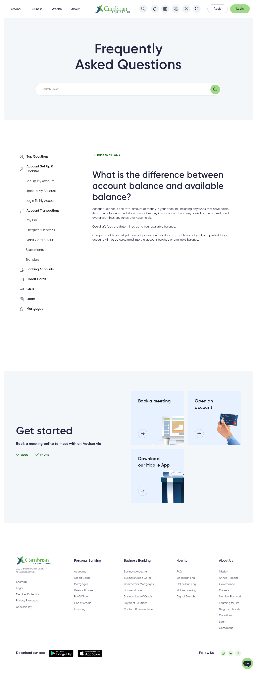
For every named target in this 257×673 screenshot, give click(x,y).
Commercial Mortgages (139, 584)
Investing (80, 609)
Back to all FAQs (108, 155)
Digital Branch (185, 596)
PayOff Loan (82, 596)
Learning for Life (229, 603)
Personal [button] (15, 9)
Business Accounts (135, 571)
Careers (224, 590)
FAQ (179, 571)
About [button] (75, 9)
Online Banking (186, 584)
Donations (225, 615)
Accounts (80, 571)
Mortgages (81, 584)
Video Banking (185, 578)
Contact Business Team (139, 609)
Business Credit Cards (137, 578)
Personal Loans (83, 590)
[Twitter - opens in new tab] (231, 653)
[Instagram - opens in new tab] (223, 653)
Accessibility (24, 607)
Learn (222, 621)
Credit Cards (82, 578)
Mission (223, 571)
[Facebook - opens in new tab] (238, 653)
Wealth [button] (57, 9)
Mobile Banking (186, 590)
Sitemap (21, 582)
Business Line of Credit (138, 596)
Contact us (226, 628)
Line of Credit (82, 603)
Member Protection (28, 594)
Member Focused (230, 596)
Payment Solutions (135, 603)
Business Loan (133, 590)
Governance (227, 584)
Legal (19, 588)
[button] (217, 8)
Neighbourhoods (229, 609)
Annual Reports (228, 578)
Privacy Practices (27, 600)
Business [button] (36, 9)
